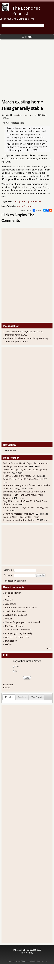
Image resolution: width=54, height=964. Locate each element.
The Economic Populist (26, 10)
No (16, 671)
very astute (10, 603)
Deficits (8, 644)
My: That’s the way (14, 626)
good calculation (13, 592)
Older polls (8, 684)
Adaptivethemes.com (38, 961)
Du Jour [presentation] (22, 697)
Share (38, 210)
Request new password (15, 580)
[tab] (9, 697)
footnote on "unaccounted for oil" (21, 607)
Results (6, 687)
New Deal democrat (22, 115)
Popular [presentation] (9, 697)
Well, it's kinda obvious (16, 614)
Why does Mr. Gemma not (18, 629)
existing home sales (31, 201)
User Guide (10, 450)
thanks (8, 596)
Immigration (11, 640)
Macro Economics (25, 206)
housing (16, 201)
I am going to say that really (18, 633)
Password (8, 575)
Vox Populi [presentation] (36, 697)
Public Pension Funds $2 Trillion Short (21, 479)
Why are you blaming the (17, 637)
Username (9, 569)
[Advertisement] (27, 68)
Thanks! (9, 600)
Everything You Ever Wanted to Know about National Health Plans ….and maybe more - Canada (24, 494)
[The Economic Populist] (5, 10)
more (48, 648)
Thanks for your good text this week (22, 622)
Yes (17, 666)
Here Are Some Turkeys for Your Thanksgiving (25, 507)
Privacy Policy (27, 952)
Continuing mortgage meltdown (18, 513)
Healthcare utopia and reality (17, 475)
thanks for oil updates (15, 611)
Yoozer (8, 618)
